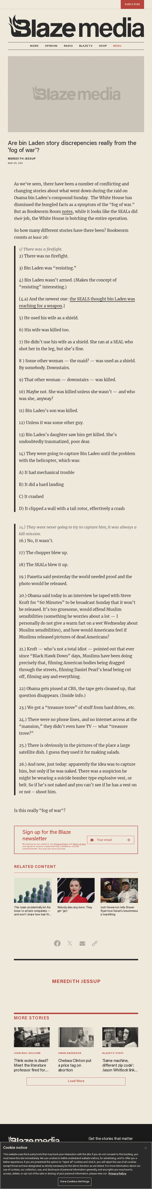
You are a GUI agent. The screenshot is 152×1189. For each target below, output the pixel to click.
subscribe (132, 4)
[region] (76, 1165)
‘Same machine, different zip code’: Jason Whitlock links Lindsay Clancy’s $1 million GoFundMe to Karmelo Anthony (120, 1066)
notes (67, 211)
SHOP (103, 46)
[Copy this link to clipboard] (94, 943)
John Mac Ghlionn (27, 1053)
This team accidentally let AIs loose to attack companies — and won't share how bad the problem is (32, 911)
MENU (117, 46)
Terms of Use (79, 844)
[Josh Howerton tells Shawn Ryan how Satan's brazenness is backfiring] (119, 890)
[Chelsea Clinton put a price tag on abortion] (76, 1036)
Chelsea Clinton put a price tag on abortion (75, 1065)
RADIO (68, 46)
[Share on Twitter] (69, 943)
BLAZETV (86, 46)
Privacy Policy (61, 844)
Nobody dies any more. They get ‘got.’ (74, 909)
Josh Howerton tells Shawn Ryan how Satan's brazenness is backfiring (119, 911)
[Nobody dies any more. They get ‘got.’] (76, 890)
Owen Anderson (69, 1053)
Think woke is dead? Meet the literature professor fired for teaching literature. (31, 1066)
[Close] (145, 1148)
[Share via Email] (82, 943)
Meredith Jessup (22, 159)
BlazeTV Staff (113, 1053)
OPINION (51, 46)
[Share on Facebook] (57, 943)
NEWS (34, 46)
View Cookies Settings (74, 1181)
